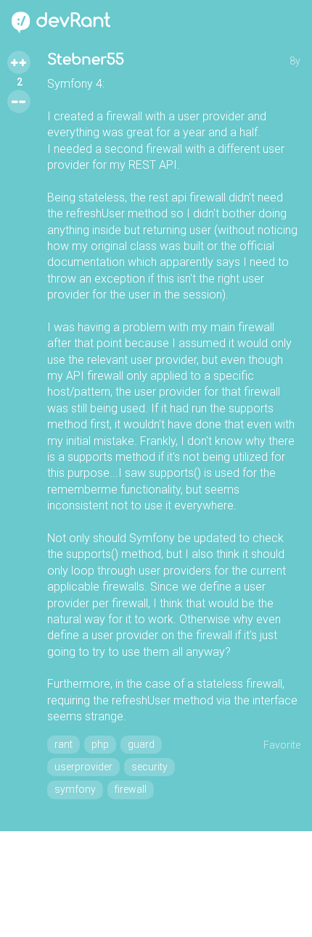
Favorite (281, 745)
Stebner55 (85, 59)
